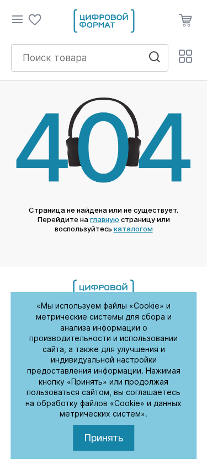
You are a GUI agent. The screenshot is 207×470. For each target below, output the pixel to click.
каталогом (133, 228)
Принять (103, 438)
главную (104, 219)
